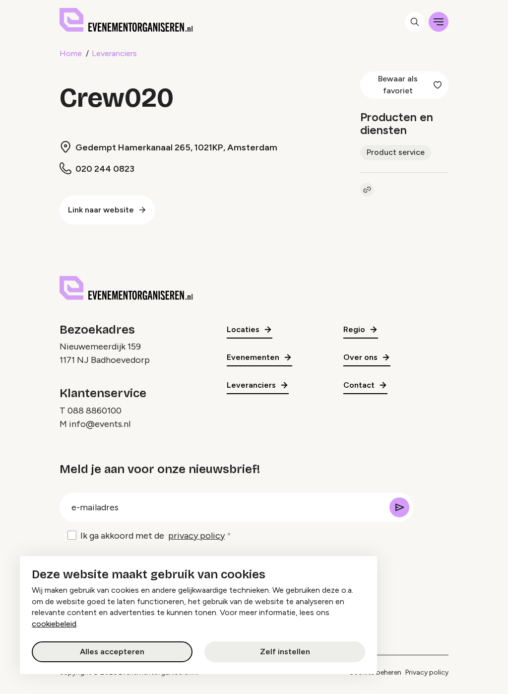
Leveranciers (114, 53)
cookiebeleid (54, 623)
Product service (396, 152)
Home (71, 53)
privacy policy (196, 535)
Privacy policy (426, 672)
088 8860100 (94, 410)
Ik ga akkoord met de (152, 535)
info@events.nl (99, 423)
